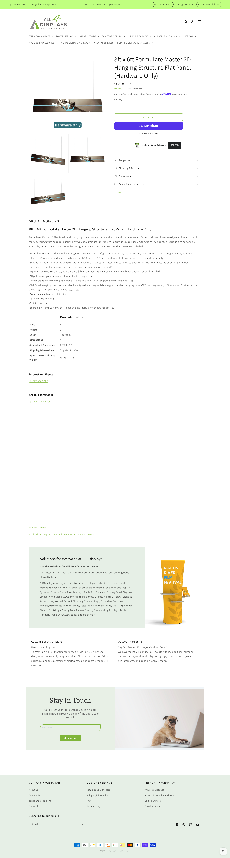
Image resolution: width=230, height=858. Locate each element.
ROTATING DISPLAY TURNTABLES (133, 42)
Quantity (118, 99)
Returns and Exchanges (98, 789)
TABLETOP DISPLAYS (112, 36)
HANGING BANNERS (138, 36)
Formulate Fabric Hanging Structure (74, 534)
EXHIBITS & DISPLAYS (39, 36)
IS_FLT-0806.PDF (39, 381)
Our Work (33, 806)
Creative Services (153, 806)
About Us (33, 789)
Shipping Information (97, 795)
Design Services (185, 4)
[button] (40, 36)
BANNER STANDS (87, 36)
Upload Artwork (163, 4)
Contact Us (34, 795)
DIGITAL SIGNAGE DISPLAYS (74, 42)
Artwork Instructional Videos (159, 795)
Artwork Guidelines (209, 4)
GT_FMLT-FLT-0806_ (41, 401)
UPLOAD (174, 145)
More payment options (148, 133)
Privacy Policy (93, 806)
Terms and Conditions (40, 800)
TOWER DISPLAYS (64, 36)
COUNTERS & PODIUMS (165, 36)
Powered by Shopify (122, 851)
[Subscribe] (81, 824)
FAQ (89, 800)
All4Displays (110, 851)
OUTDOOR (188, 36)
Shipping (118, 88)
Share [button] (121, 192)
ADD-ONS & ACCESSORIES (41, 42)
